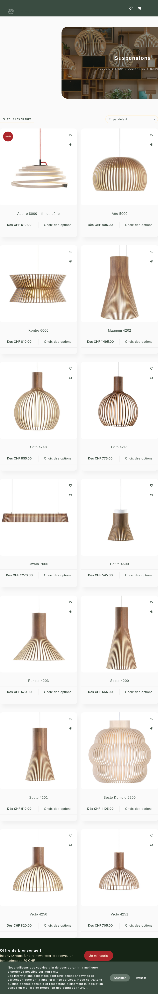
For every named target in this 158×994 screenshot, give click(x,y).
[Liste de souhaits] (130, 8)
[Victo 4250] (38, 867)
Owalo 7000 (38, 564)
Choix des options (58, 225)
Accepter (120, 977)
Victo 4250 (38, 914)
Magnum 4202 (119, 330)
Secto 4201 (38, 797)
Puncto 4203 (38, 681)
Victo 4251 (119, 914)
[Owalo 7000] (38, 517)
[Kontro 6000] (38, 283)
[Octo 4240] (38, 400)
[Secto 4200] (119, 634)
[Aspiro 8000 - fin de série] (38, 166)
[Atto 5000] (119, 166)
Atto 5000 (120, 213)
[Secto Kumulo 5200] (119, 750)
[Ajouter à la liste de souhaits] (70, 135)
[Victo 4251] (119, 867)
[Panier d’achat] (139, 8)
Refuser (141, 977)
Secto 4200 (119, 681)
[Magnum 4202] (119, 283)
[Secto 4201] (38, 750)
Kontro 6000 (38, 330)
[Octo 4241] (119, 400)
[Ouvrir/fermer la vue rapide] (70, 144)
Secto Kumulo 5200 (119, 797)
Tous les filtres (19, 119)
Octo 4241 (119, 447)
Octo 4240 (38, 447)
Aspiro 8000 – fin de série (38, 213)
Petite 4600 (119, 564)
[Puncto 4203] (38, 634)
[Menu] (148, 8)
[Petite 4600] (119, 517)
